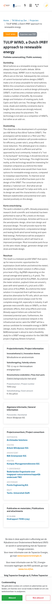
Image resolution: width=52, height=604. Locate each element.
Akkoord (12, 598)
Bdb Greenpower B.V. (17, 456)
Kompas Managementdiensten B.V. (23, 464)
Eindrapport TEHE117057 (18, 519)
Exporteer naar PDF (28, 34)
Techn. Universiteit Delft (18, 493)
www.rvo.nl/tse (25, 569)
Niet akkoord (38, 598)
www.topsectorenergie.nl (29, 556)
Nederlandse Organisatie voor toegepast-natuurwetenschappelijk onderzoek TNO (23, 474)
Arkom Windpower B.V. (18, 448)
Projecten (34, 20)
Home (6, 20)
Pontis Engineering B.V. (17, 485)
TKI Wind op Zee (19, 20)
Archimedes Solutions (17, 440)
